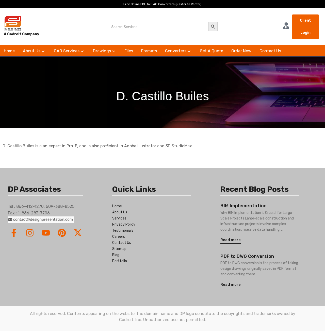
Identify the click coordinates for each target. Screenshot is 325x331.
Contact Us (270, 51)
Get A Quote (211, 51)
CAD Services (67, 51)
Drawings (102, 51)
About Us (32, 51)
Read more (230, 240)
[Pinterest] (62, 233)
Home (9, 51)
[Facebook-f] (14, 233)
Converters (176, 51)
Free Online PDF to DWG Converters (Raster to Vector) (162, 4)
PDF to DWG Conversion (247, 256)
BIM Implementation (243, 206)
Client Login (305, 26)
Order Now (241, 51)
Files (128, 51)
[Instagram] (30, 233)
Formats (149, 51)
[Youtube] (46, 233)
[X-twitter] (78, 233)
